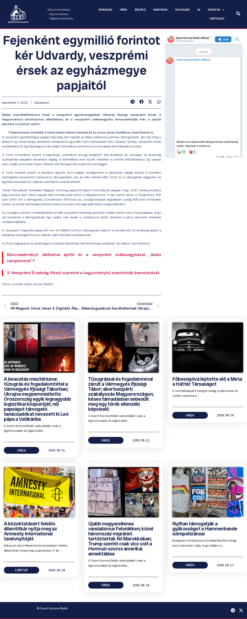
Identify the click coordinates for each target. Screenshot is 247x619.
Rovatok (214, 9)
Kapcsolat (217, 18)
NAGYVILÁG (160, 9)
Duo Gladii (182, 9)
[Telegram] (233, 610)
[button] (132, 102)
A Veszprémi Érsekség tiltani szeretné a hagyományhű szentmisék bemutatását (83, 272)
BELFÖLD (140, 9)
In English (105, 9)
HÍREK (123, 9)
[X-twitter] (241, 610)
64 (198, 9)
